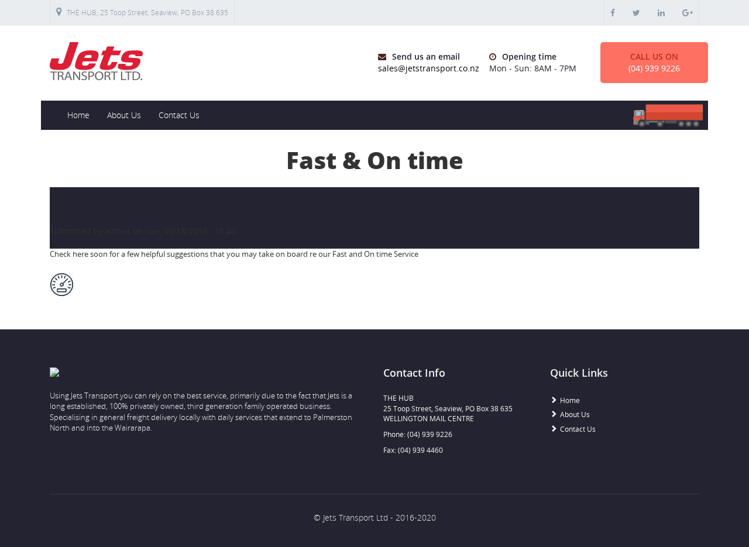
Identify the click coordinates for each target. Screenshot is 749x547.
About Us (124, 115)
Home (78, 115)
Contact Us (179, 115)
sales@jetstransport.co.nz (428, 68)
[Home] (208, 61)
